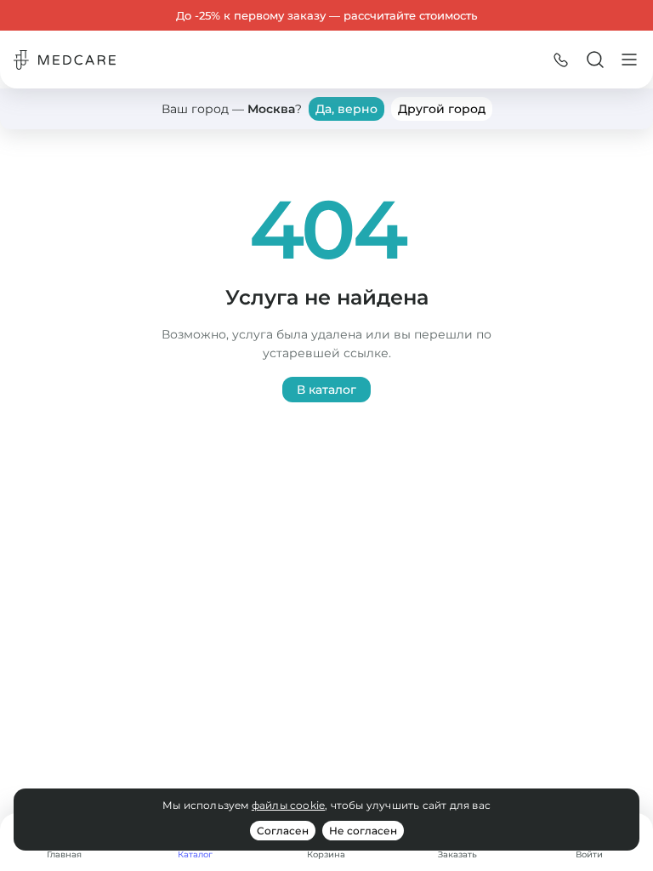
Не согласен (363, 830)
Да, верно (346, 109)
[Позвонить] (561, 59)
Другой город (441, 109)
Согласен (283, 830)
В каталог (326, 389)
